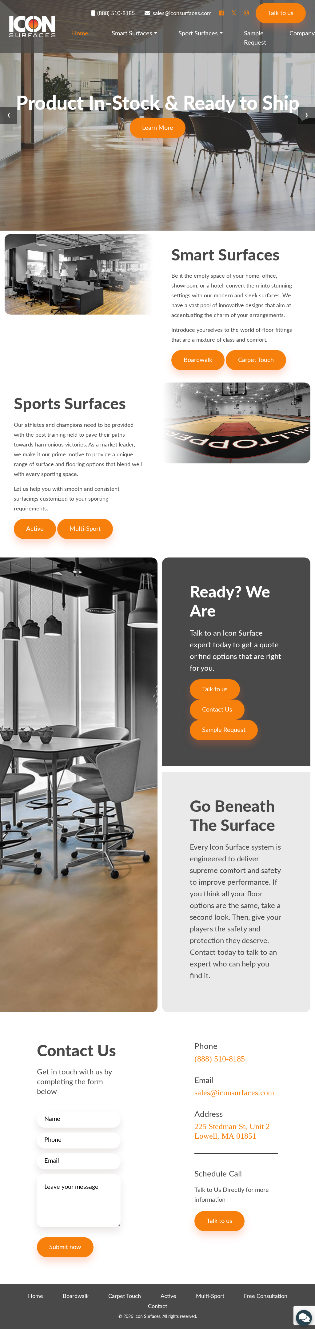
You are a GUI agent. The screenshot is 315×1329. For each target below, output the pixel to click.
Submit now (65, 1247)
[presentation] (8, 115)
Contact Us (217, 710)
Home (80, 33)
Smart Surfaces (132, 33)
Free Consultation (265, 1296)
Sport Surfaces (198, 33)
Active (35, 529)
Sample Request (255, 38)
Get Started (157, 128)
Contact (157, 1306)
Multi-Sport (85, 529)
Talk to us (280, 13)
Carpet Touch (256, 360)
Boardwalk (198, 360)
